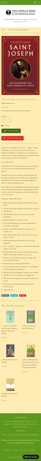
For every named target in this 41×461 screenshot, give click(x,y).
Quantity (4, 116)
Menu (6, 2)
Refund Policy (8, 450)
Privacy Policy (23, 450)
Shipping (13, 111)
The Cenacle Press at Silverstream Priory (21, 457)
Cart (38, 2)
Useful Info (32, 450)
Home (3, 29)
